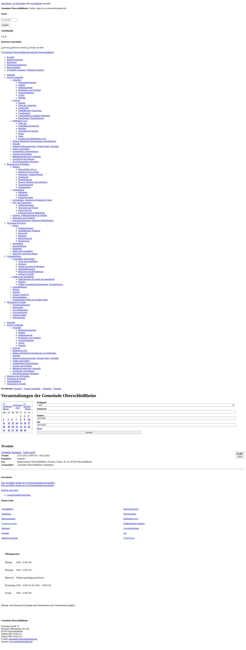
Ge (124, 528)
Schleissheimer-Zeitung (134, 523)
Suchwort (41, 409)
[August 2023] (7, 409)
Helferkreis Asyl (130, 519)
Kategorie (41, 402)
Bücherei (6, 528)
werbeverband (132, 528)
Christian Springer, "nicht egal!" (18, 452)
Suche (4, 14)
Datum (40, 415)
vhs (125, 533)
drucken (4, 490)
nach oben (13, 490)
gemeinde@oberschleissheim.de (23, 639)
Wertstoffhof (7, 509)
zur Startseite (36, 3)
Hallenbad (6, 514)
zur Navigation (19, 3)
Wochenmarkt (129, 514)
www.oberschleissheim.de (21, 641)
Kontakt (5, 533)
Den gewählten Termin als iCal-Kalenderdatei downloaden (27, 485)
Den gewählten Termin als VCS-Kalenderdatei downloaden (28, 483)
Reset (39, 428)
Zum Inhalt (6, 3)
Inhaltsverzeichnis (10, 538)
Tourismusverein (130, 509)
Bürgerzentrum (8, 519)
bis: (38, 422)
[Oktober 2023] (27, 409)
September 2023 (17, 406)
